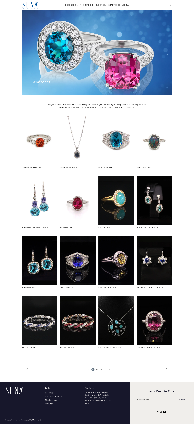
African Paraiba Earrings (147, 227)
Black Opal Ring (144, 167)
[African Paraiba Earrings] (154, 200)
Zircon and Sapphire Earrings (35, 227)
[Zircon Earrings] (39, 260)
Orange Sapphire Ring (32, 167)
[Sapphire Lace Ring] (116, 260)
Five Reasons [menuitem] (86, 5)
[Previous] (27, 369)
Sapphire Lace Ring (107, 287)
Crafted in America (53, 396)
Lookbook (70, 5)
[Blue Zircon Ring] (116, 140)
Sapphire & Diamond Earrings (150, 287)
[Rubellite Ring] (78, 200)
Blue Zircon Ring (105, 167)
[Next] (167, 369)
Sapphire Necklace (68, 167)
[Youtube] (164, 411)
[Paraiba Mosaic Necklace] (116, 320)
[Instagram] (161, 411)
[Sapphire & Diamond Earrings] (154, 260)
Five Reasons (51, 400)
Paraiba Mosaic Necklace (109, 347)
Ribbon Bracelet (29, 347)
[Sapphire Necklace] (78, 140)
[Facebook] (157, 411)
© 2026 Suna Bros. (12, 420)
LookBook (49, 393)
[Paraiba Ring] (116, 200)
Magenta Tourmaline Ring (148, 347)
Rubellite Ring (66, 227)
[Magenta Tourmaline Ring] (154, 320)
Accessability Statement (31, 420)
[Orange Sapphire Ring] (39, 140)
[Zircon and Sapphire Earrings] (39, 200)
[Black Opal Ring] (154, 140)
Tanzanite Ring (66, 287)
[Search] (170, 5)
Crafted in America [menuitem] (118, 5)
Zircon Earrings (29, 287)
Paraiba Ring (104, 227)
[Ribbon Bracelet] (39, 320)
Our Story (49, 404)
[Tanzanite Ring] (78, 260)
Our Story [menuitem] (100, 5)
